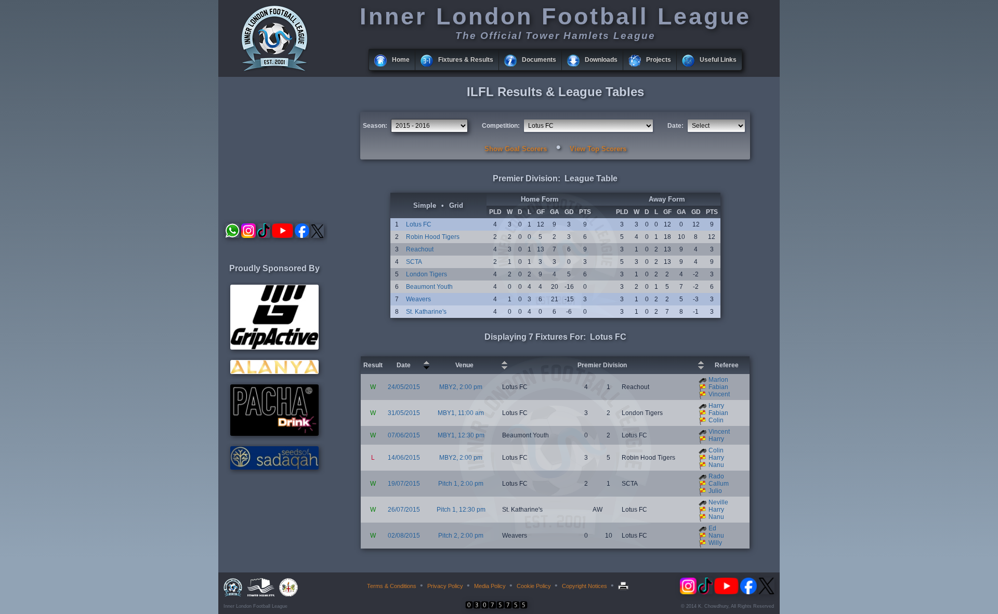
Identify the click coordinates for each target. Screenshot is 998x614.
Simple (424, 205)
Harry (716, 405)
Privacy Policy (445, 586)
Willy (715, 542)
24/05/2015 (404, 387)
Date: (675, 125)
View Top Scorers (598, 149)
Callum (718, 483)
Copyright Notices (584, 586)
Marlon (718, 379)
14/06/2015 (404, 457)
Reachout (420, 249)
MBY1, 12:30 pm (461, 435)
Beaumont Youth (429, 286)
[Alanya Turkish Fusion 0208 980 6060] (274, 372)
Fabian (718, 387)
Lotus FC (418, 224)
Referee (727, 365)
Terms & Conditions (391, 586)
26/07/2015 (404, 509)
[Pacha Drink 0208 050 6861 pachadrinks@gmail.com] (274, 433)
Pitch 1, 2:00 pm (460, 483)
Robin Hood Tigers (432, 237)
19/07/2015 (404, 483)
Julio (715, 491)
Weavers (418, 299)
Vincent (719, 394)
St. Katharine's (426, 311)
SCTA (414, 261)
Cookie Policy (534, 586)
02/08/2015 (404, 535)
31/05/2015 (404, 413)
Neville (718, 502)
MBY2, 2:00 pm (460, 387)
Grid (456, 205)
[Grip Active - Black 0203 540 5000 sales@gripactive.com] (274, 347)
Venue (464, 365)
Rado (716, 476)
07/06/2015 (404, 435)
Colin (716, 420)
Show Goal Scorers (515, 149)
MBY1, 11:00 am (461, 413)
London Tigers (426, 274)
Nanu (716, 465)
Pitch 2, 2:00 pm (460, 535)
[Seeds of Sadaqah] (274, 467)
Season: (375, 125)
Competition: (501, 125)
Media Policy (490, 586)
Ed (712, 528)
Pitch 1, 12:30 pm (461, 509)
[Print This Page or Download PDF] (624, 586)
